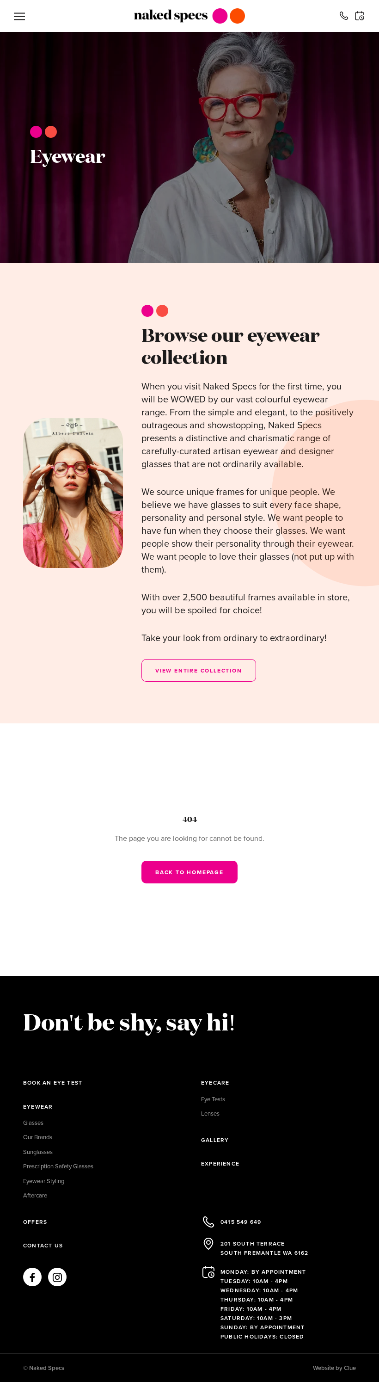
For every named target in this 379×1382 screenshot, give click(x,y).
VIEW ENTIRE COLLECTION (198, 670)
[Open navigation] (19, 16)
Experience (220, 1163)
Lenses (210, 1113)
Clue (350, 1367)
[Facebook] (32, 1277)
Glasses (33, 1122)
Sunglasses (38, 1152)
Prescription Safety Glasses (58, 1166)
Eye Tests (213, 1099)
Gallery (215, 1140)
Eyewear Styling (43, 1181)
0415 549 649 (240, 1222)
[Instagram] (57, 1277)
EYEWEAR (38, 1107)
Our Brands (37, 1137)
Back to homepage (189, 872)
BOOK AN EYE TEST (52, 1082)
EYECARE (215, 1082)
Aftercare (35, 1195)
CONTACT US (43, 1245)
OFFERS (35, 1222)
